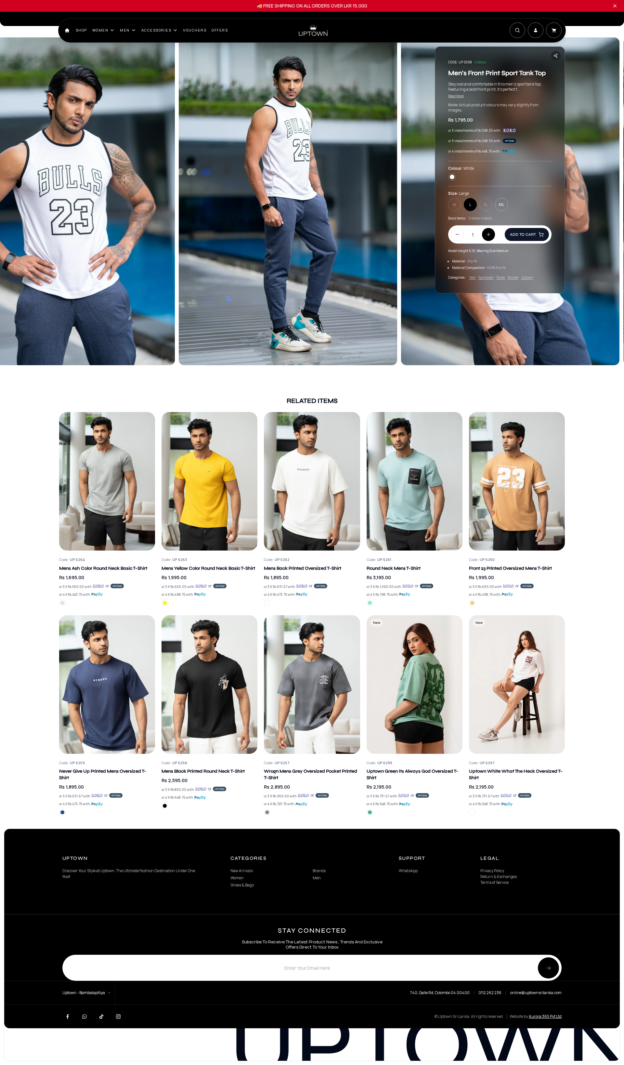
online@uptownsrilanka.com (536, 992)
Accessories (156, 30)
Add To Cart (523, 234)
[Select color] (62, 603)
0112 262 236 (489, 992)
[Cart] (554, 30)
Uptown (527, 277)
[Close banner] (615, 6)
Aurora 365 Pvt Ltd (545, 1016)
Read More (456, 96)
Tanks (500, 277)
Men (125, 30)
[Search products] (517, 30)
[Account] (535, 30)
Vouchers (194, 30)
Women (100, 30)
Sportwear (486, 277)
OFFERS (220, 30)
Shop (81, 30)
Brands (513, 277)
